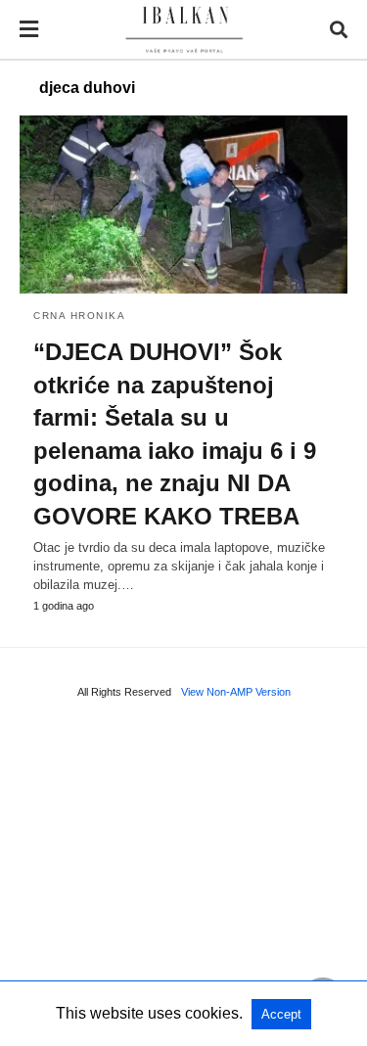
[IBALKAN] (184, 30)
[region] (183, 878)
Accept (281, 1014)
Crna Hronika (79, 315)
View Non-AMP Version (236, 692)
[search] (338, 30)
